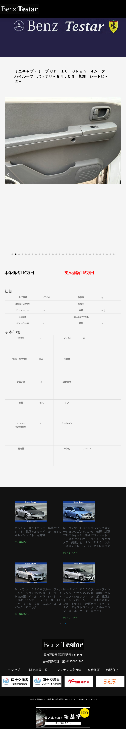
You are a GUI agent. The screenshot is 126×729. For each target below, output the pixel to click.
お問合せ (112, 670)
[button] (90, 9)
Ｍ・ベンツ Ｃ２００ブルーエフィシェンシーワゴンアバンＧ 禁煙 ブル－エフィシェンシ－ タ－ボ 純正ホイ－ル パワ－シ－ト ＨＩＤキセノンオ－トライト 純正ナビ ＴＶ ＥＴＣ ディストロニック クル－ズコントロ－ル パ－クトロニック (86, 600)
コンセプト (15, 670)
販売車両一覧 (38, 670)
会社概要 (94, 670)
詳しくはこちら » (22, 542)
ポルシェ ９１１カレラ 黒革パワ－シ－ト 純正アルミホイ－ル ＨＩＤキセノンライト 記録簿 (38, 531)
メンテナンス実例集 (67, 670)
